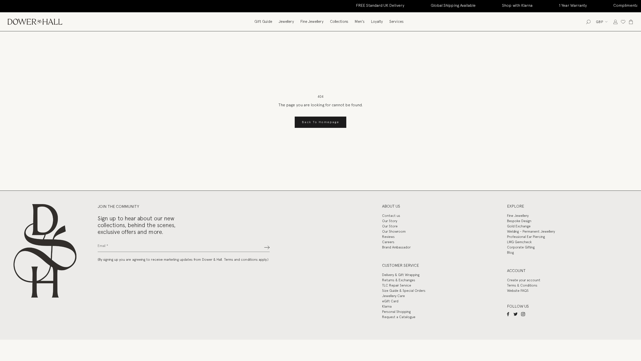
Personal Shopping (396, 312)
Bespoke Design (519, 221)
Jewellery (286, 21)
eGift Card (390, 301)
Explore (515, 206)
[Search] (588, 22)
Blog (510, 252)
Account (516, 270)
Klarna (387, 306)
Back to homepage (320, 122)
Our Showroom (394, 231)
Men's (360, 21)
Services (396, 21)
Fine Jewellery (312, 21)
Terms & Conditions (522, 285)
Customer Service (400, 265)
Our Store (390, 226)
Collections (339, 21)
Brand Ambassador (396, 247)
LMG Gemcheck (519, 242)
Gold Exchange (519, 226)
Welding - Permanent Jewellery (531, 231)
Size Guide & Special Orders (403, 291)
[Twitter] (516, 314)
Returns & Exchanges (398, 280)
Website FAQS (518, 291)
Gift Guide (263, 21)
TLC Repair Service (396, 285)
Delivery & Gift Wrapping (400, 275)
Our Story (389, 221)
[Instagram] (523, 314)
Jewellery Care (393, 296)
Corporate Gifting (521, 247)
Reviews (388, 237)
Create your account (523, 280)
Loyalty (377, 21)
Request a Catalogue (398, 317)
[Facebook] (508, 314)
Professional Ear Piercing (526, 237)
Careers (388, 242)
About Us (391, 206)
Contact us (391, 216)
